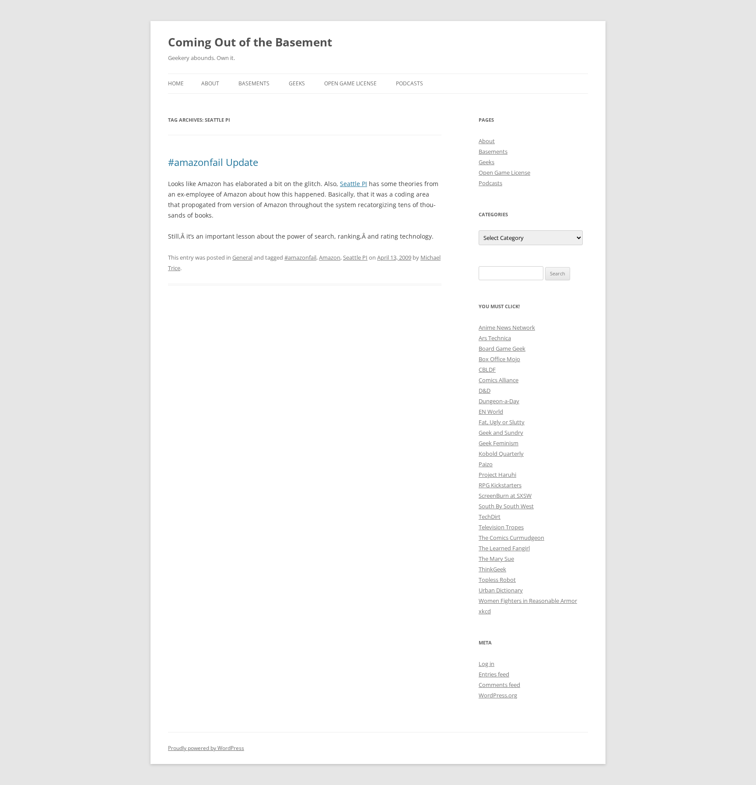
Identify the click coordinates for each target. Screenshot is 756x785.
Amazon (329, 257)
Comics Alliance (498, 380)
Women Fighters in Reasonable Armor (528, 601)
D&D (484, 390)
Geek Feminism (498, 443)
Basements (254, 83)
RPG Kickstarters (500, 485)
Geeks (297, 83)
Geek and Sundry (501, 433)
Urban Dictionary (501, 590)
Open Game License (350, 83)
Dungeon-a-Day (499, 401)
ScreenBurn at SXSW (505, 496)
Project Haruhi (497, 475)
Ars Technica (495, 338)
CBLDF (487, 369)
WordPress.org (498, 695)
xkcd (485, 611)
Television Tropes (501, 527)
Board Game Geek (502, 348)
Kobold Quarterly (501, 454)
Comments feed (499, 685)
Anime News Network (507, 327)
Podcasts (409, 83)
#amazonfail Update (213, 162)
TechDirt (489, 517)
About (210, 83)
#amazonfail (300, 257)
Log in (486, 664)
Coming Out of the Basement (250, 42)
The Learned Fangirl (504, 548)
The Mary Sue (496, 559)
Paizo (486, 464)
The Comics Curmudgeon (511, 538)
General (242, 257)
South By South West (506, 506)
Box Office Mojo (499, 359)
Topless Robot (497, 580)
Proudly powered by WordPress (206, 748)
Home (176, 83)
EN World (491, 411)
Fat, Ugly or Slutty (502, 422)
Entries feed (494, 674)
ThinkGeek (492, 569)
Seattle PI (353, 184)
